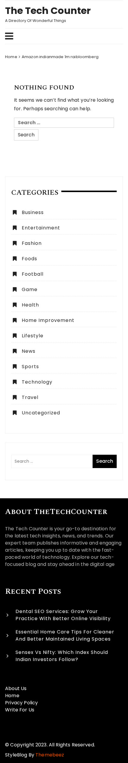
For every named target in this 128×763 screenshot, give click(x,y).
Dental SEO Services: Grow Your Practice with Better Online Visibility (63, 615)
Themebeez (49, 754)
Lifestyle (32, 335)
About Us (15, 688)
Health (30, 304)
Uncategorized (41, 412)
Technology (37, 382)
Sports (30, 366)
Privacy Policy (21, 702)
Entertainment (41, 227)
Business (33, 212)
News (28, 351)
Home (12, 695)
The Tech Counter (48, 10)
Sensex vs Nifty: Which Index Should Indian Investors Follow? (61, 656)
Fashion (32, 243)
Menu (61, 36)
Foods (29, 258)
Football (32, 274)
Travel (30, 397)
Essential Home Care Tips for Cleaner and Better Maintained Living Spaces (64, 635)
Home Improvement (48, 320)
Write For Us (19, 709)
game (30, 289)
